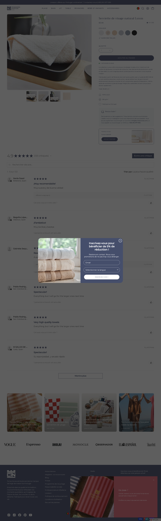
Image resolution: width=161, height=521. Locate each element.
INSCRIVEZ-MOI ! (102, 277)
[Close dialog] (120, 240)
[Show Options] (117, 270)
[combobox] (101, 270)
